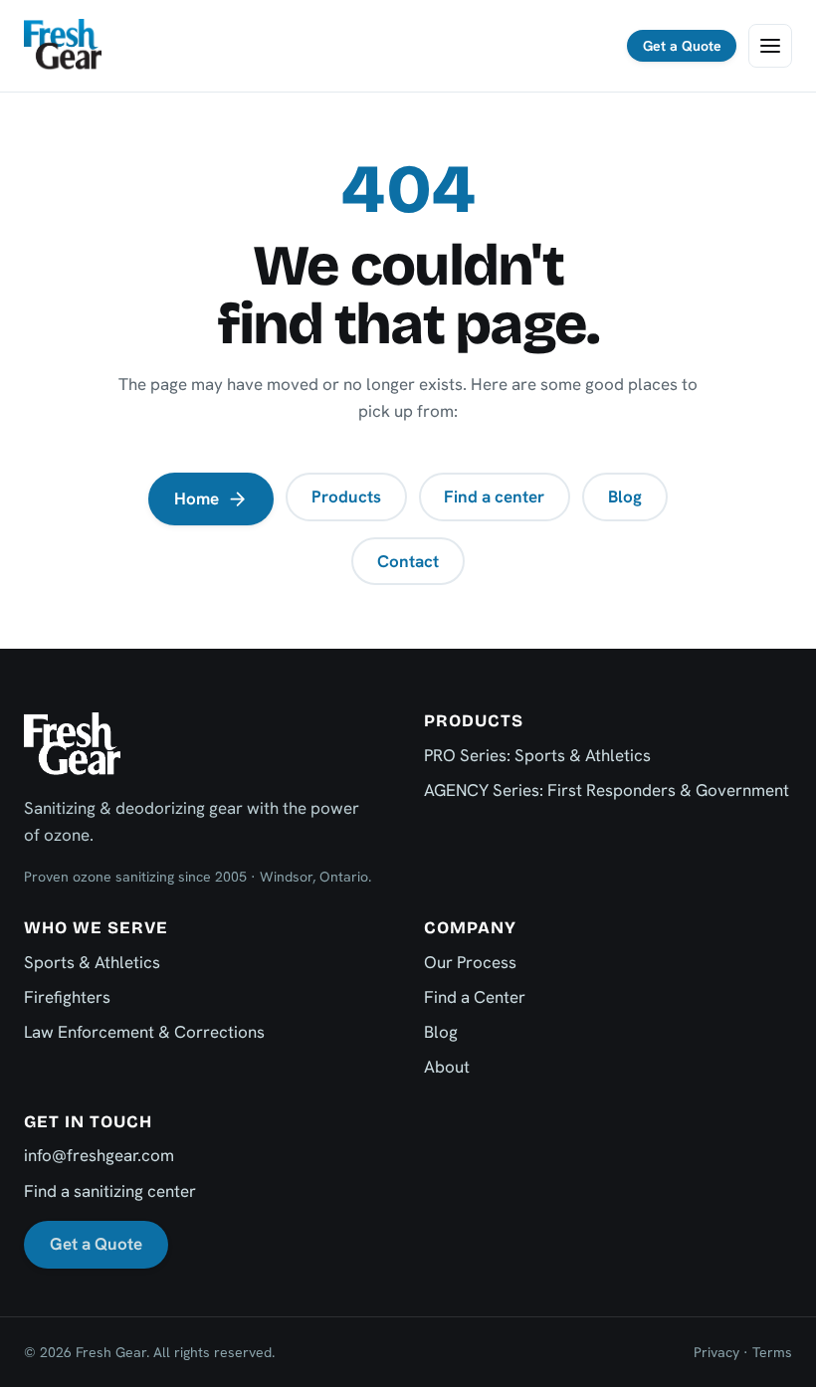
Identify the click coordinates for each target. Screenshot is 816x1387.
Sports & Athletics (92, 962)
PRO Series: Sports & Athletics (537, 755)
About (447, 1067)
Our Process (470, 962)
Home (196, 498)
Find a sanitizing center (110, 1191)
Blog (625, 496)
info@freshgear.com (99, 1155)
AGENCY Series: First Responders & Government (606, 790)
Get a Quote (682, 46)
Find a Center (474, 997)
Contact (408, 561)
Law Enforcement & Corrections (144, 1032)
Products (346, 496)
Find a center (494, 496)
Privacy (716, 1352)
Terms (772, 1352)
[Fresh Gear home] (63, 46)
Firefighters (67, 997)
